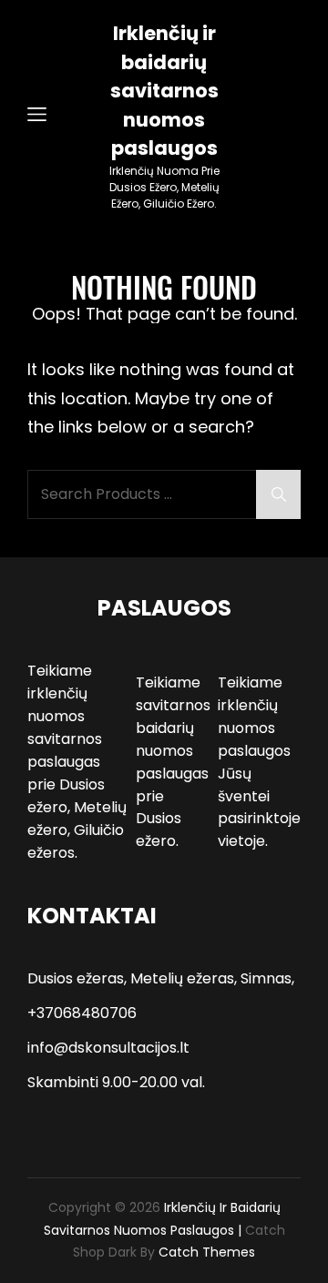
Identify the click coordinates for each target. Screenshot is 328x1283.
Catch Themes (207, 1252)
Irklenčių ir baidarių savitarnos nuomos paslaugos (164, 90)
